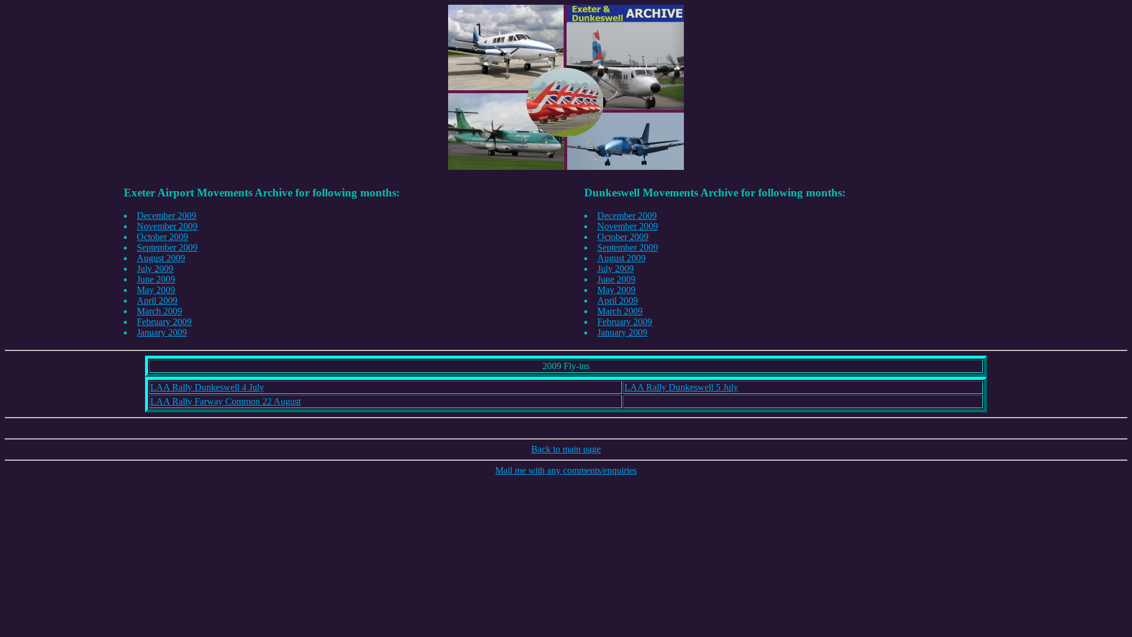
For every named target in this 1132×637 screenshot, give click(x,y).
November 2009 (167, 226)
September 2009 (167, 247)
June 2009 (156, 279)
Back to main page (566, 449)
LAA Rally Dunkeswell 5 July (681, 387)
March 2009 (159, 311)
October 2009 (162, 237)
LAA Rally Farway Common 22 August (225, 401)
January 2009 (162, 332)
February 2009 (164, 322)
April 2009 (157, 300)
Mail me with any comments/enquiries (566, 470)
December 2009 (166, 216)
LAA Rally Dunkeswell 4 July (207, 387)
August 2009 (161, 258)
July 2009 (155, 269)
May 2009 (156, 290)
